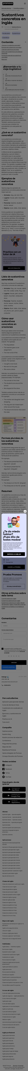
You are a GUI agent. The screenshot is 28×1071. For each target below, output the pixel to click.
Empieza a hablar (14, 554)
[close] (25, 511)
